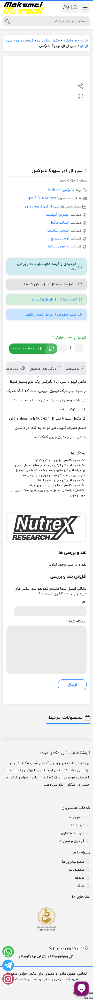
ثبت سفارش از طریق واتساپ (54, 299)
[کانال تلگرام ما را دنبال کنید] (8, 965)
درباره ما (77, 825)
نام (84, 602)
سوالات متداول (72, 833)
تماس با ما (76, 817)
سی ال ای (51, 206)
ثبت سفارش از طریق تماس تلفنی (50, 314)
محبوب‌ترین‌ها (73, 861)
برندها (79, 877)
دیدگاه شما (76, 621)
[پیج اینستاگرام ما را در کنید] (8, 979)
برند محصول (10, 369)
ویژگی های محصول (43, 369)
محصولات (76, 869)
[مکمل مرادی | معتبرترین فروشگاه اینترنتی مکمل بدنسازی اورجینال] (23, 8)
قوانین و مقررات (71, 841)
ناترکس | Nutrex (61, 189)
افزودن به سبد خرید (27, 348)
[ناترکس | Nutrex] (46, 528)
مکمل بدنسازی (48, 40)
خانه (84, 40)
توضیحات (73, 369)
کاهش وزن (24, 40)
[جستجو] (7, 21)
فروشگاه (70, 40)
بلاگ (80, 885)
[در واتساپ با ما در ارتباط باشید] (8, 951)
